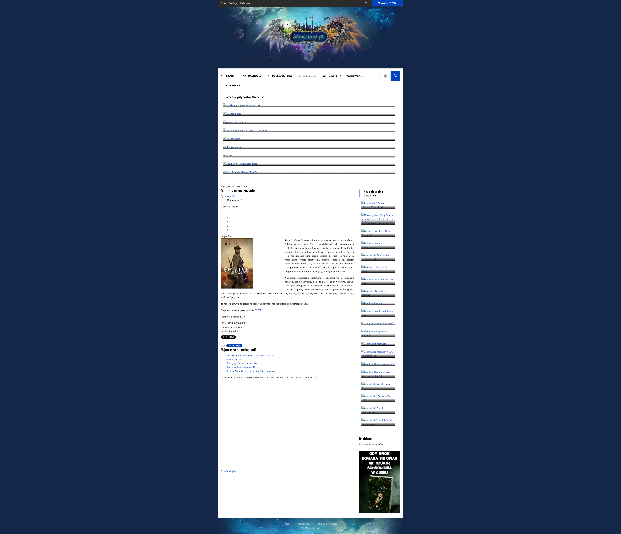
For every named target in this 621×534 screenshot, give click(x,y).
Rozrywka (352, 75)
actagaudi (230, 196)
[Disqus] (287, 423)
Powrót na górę (228, 471)
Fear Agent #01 (235, 359)
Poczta (287, 524)
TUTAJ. (259, 310)
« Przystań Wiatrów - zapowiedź (260, 377)
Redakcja (233, 3)
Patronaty (329, 75)
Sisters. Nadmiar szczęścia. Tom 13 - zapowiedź (251, 371)
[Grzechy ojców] (379, 481)
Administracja (304, 524)
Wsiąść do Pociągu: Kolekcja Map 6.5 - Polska (250, 355)
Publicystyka (282, 75)
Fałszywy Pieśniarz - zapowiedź (243, 363)
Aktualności (252, 75)
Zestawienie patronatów (371, 444)
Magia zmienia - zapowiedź (241, 367)
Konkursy (233, 85)
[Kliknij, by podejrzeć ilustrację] (237, 263)
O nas (223, 3)
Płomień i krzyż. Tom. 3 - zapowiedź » (296, 377)
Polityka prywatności (327, 524)
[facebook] (366, 3)
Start (230, 75)
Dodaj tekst (245, 3)
